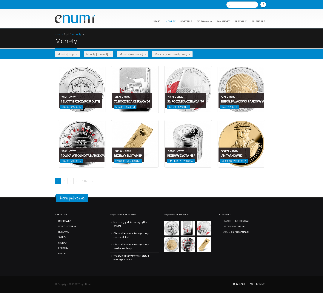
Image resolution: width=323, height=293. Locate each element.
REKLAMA (63, 231)
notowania (204, 21)
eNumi (59, 34)
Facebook (263, 4)
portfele (186, 21)
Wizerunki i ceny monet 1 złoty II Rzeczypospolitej (131, 257)
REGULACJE (239, 284)
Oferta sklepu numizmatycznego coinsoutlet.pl (131, 235)
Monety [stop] (66, 54)
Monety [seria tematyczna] (172, 54)
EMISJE (62, 253)
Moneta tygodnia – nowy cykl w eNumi (130, 224)
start (157, 21)
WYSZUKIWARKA (67, 226)
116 (84, 181)
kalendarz (258, 21)
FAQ (251, 284)
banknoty (223, 21)
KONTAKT (261, 284)
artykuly (241, 21)
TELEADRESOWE (240, 221)
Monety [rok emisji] (131, 54)
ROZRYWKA (64, 221)
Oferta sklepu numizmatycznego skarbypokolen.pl (131, 246)
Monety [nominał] (97, 54)
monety (170, 21)
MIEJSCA (62, 242)
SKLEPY (62, 237)
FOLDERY (63, 248)
